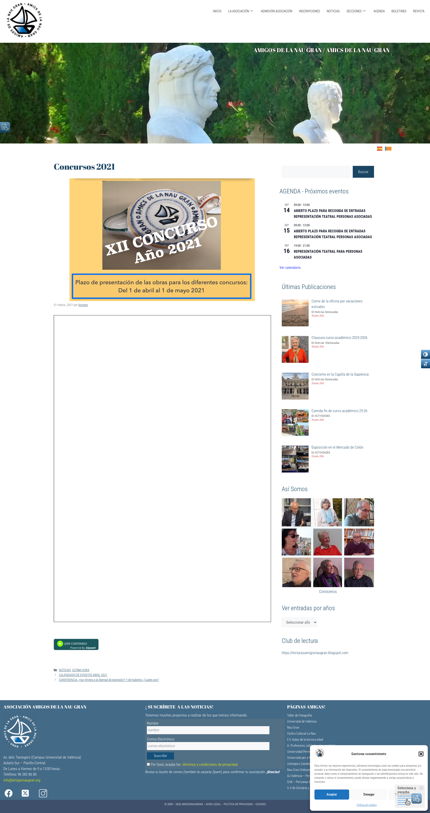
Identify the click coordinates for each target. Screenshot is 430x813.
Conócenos (328, 591)
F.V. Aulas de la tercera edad (305, 740)
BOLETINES (398, 11)
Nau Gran (293, 727)
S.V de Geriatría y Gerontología (306, 788)
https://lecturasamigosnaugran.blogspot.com (315, 652)
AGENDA (379, 11)
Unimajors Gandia (298, 764)
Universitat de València (301, 721)
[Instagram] (46, 793)
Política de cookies (367, 805)
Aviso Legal (213, 804)
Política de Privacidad (238, 804)
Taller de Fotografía (299, 715)
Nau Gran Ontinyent (299, 770)
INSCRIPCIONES (309, 11)
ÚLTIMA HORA (80, 670)
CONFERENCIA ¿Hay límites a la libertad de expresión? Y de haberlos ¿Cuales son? (109, 680)
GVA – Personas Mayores (303, 782)
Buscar (363, 171)
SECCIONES (354, 11)
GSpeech (91, 647)
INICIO (217, 11)
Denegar (368, 794)
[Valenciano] (389, 148)
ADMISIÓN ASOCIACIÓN (276, 11)
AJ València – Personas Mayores (308, 776)
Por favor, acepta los (194, 764)
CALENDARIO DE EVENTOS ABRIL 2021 (83, 675)
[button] (421, 754)
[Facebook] (11, 793)
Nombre (153, 723)
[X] (29, 793)
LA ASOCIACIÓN (238, 11)
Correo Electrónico (160, 739)
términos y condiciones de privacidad (210, 764)
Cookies (261, 804)
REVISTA (418, 11)
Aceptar (332, 794)
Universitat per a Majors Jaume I (308, 758)
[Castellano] (381, 148)
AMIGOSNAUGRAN (192, 804)
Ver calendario (290, 267)
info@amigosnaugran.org (21, 780)
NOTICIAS (333, 11)
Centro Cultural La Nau (301, 734)
